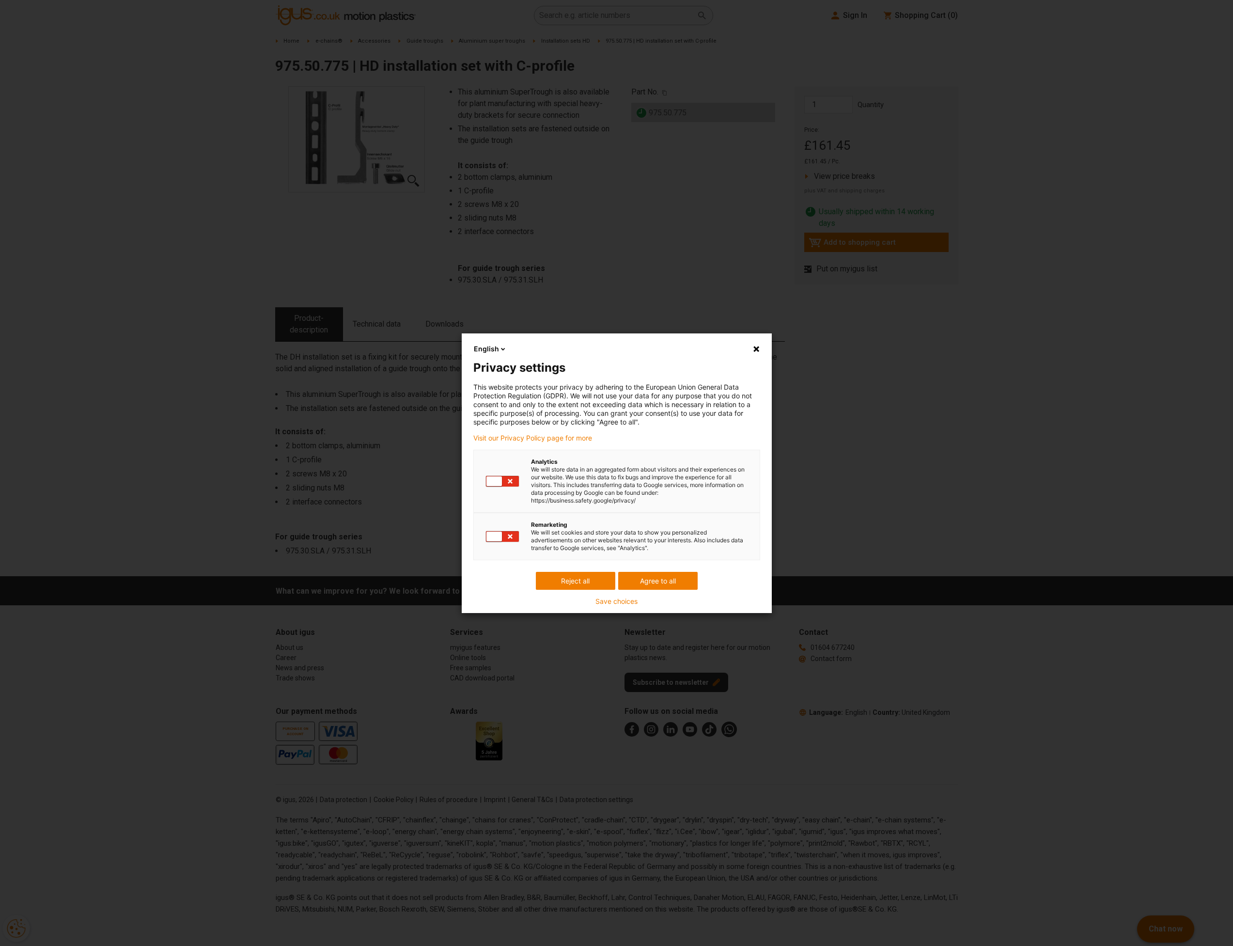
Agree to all (658, 581)
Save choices (616, 601)
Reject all (575, 581)
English (486, 349)
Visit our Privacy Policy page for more (532, 438)
